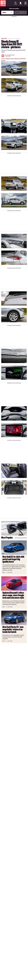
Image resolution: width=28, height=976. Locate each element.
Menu (25, 4)
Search (15, 4)
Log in (20, 4)
